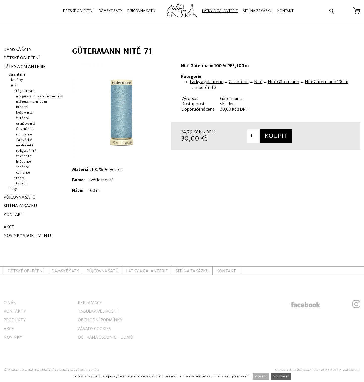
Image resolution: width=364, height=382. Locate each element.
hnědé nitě (23, 161)
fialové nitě (24, 140)
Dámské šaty (110, 11)
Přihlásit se (343, 11)
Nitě (258, 81)
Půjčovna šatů (141, 11)
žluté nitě (22, 118)
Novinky (13, 337)
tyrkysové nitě (26, 151)
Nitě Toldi (20, 183)
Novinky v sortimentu (28, 235)
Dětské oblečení (78, 11)
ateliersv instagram (356, 304)
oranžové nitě (26, 123)
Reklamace (90, 302)
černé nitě (23, 172)
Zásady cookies (94, 328)
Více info (261, 376)
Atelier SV (16, 370)
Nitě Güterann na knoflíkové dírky (39, 96)
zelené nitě (23, 156)
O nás (10, 302)
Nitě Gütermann (283, 81)
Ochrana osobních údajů (105, 337)
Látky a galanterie (220, 11)
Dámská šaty (17, 49)
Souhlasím (281, 376)
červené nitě (24, 129)
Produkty (15, 319)
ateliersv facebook (305, 304)
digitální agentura (303, 370)
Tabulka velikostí (98, 311)
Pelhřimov (351, 370)
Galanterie (239, 81)
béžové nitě (24, 112)
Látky (13, 188)
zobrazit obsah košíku (356, 10)
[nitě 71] (121, 112)
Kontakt (285, 11)
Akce (9, 226)
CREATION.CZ (330, 370)
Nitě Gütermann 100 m (326, 81)
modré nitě (205, 87)
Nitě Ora (19, 178)
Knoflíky (17, 80)
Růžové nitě (24, 134)
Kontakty (15, 311)
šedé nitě (22, 167)
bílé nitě (21, 107)
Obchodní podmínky (100, 319)
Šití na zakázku (257, 11)
